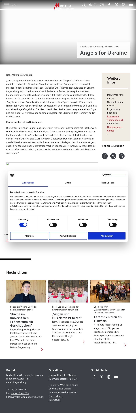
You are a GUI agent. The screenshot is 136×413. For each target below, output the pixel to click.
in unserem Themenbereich (115, 118)
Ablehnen (29, 236)
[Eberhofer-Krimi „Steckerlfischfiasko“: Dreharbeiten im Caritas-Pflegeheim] (110, 291)
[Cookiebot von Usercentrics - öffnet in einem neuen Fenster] (114, 175)
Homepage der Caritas (115, 128)
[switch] (53, 225)
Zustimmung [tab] (28, 183)
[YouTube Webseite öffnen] (131, 5)
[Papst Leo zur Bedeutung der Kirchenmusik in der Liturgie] (68, 291)
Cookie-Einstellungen (60, 388)
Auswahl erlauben (68, 236)
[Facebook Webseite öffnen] (109, 5)
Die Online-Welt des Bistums (63, 385)
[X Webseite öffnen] (116, 5)
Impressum (54, 400)
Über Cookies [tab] (107, 183)
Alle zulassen (107, 236)
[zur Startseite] (50, 6)
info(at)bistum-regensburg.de (28, 397)
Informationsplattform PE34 (63, 379)
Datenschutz (55, 396)
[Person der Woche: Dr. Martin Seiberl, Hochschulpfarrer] (26, 291)
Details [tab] (68, 183)
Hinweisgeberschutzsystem (63, 392)
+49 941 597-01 (18, 389)
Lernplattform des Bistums (62, 375)
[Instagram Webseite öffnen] (124, 5)
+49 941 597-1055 (20, 393)
